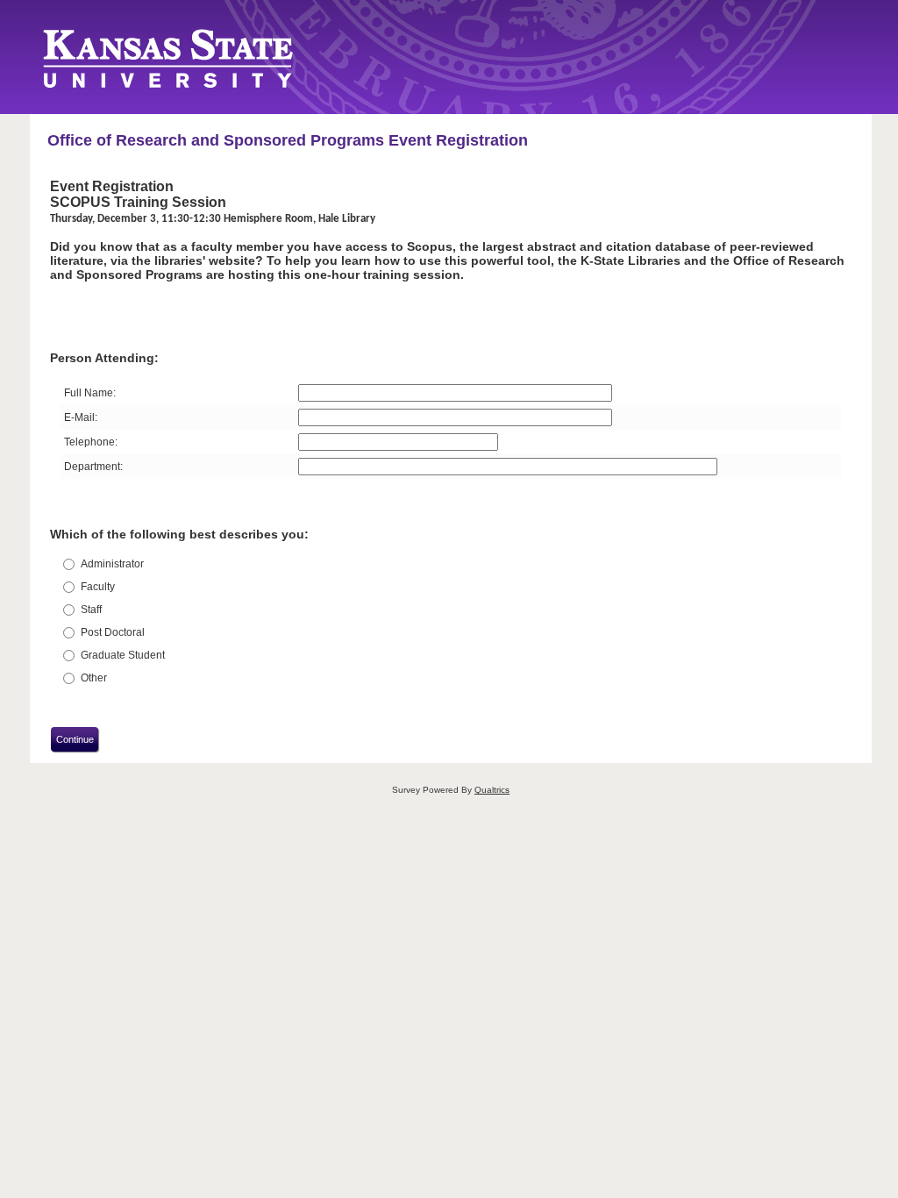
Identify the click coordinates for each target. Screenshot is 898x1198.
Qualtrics (492, 790)
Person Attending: (104, 358)
